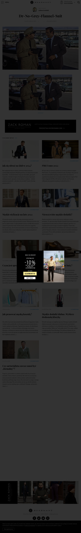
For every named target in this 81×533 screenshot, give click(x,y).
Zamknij (77, 252)
